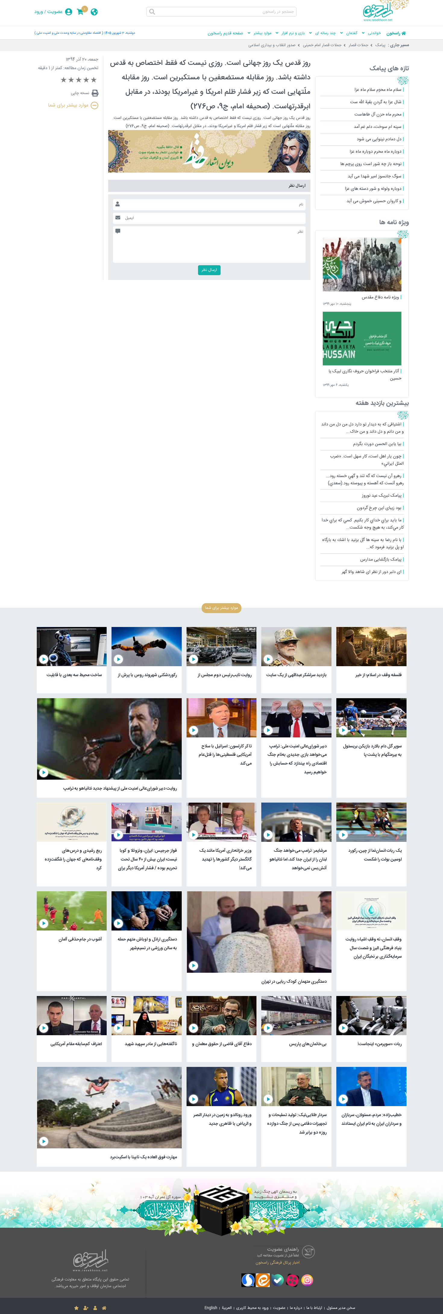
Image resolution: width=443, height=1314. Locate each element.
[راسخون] (386, 20)
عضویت (55, 12)
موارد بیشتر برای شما (68, 105)
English (211, 1308)
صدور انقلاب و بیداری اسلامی (272, 45)
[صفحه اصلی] (104, 1308)
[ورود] (95, 1308)
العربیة (227, 1308)
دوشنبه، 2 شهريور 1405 (119, 33)
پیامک (380, 45)
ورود (38, 12)
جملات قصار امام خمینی (322, 45)
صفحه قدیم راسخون (225, 33)
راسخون (393, 33)
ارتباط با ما (314, 1308)
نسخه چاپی (80, 93)
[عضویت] (86, 1308)
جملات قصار (358, 45)
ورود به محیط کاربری (252, 1308)
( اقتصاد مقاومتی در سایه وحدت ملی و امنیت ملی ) (68, 33)
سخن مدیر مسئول (341, 1308)
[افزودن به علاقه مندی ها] (76, 1308)
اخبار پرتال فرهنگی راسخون (278, 1262)
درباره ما (296, 1308)
